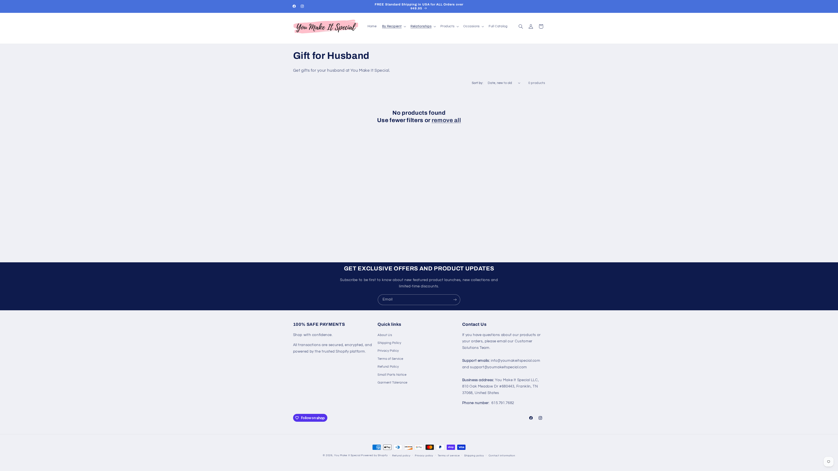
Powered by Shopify (374, 455)
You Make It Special (347, 455)
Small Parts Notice (392, 374)
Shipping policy (474, 455)
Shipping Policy (389, 343)
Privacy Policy (388, 350)
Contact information (502, 455)
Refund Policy (388, 366)
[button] (393, 26)
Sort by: (477, 83)
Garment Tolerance (392, 382)
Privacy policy (424, 455)
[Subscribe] (455, 299)
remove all (446, 120)
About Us (385, 335)
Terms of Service (390, 358)
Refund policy (401, 455)
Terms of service (449, 455)
